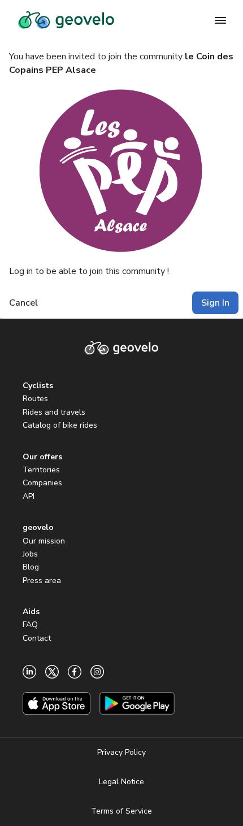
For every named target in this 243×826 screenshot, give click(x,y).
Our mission (44, 541)
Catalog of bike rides (60, 425)
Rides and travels (54, 412)
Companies (42, 483)
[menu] (220, 20)
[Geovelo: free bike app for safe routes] (66, 20)
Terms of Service (121, 811)
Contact (37, 638)
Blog (31, 567)
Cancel (23, 303)
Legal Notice (121, 781)
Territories (41, 470)
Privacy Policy (121, 752)
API (28, 496)
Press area (42, 580)
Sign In (215, 303)
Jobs (30, 554)
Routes (35, 398)
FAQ (30, 624)
